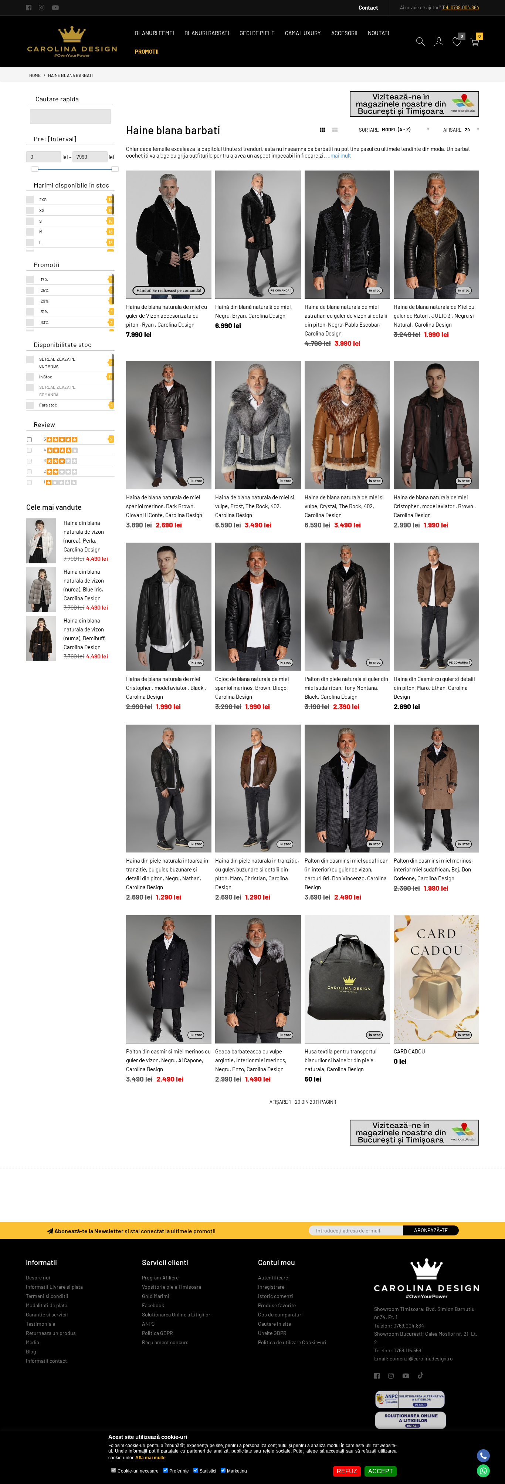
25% (45, 290)
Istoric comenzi (275, 1296)
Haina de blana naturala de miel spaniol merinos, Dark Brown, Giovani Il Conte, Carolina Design (164, 506)
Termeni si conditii (47, 1296)
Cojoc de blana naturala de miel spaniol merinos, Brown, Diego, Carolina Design (252, 687)
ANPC (148, 1324)
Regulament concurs (165, 1342)
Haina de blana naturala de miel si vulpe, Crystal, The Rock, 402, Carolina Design (344, 506)
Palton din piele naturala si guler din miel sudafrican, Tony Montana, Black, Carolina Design (346, 687)
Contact (368, 7)
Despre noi (38, 1277)
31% (44, 311)
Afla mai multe (150, 1457)
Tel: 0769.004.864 (460, 7)
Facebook (153, 1305)
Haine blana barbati (70, 75)
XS (41, 210)
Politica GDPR (157, 1333)
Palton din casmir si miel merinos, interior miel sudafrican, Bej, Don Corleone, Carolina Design (433, 869)
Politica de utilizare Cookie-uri (292, 1342)
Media (32, 1342)
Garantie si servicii (47, 1314)
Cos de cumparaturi (280, 1314)
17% (44, 279)
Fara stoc (48, 404)
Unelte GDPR (272, 1333)
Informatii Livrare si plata (54, 1287)
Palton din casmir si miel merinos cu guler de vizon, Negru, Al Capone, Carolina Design (168, 1060)
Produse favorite (277, 1305)
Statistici (208, 1471)
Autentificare (273, 1277)
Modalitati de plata (46, 1305)
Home (35, 75)
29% (45, 300)
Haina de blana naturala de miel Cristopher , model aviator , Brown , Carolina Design (435, 506)
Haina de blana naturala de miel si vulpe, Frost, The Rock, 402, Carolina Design (254, 506)
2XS (43, 199)
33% (45, 322)
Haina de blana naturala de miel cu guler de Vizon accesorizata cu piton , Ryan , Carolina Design (166, 315)
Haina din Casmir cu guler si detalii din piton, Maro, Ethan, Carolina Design (434, 687)
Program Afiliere (160, 1277)
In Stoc (45, 376)
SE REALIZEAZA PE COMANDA (57, 362)
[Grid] (322, 130)
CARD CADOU (409, 1051)
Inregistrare (271, 1287)
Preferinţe (179, 1471)
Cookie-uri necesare (138, 1471)
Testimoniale (40, 1324)
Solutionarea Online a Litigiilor (176, 1314)
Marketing (237, 1471)
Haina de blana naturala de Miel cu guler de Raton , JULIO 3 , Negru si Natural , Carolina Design (434, 315)
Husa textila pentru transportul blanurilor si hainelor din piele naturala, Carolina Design (340, 1060)
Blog (31, 1351)
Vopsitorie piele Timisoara (171, 1287)
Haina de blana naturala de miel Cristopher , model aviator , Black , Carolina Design (166, 687)
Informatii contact (46, 1360)
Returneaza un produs (51, 1333)
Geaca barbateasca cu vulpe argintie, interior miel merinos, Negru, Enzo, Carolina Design (251, 1060)
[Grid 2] (334, 130)
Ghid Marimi (155, 1296)
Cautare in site (274, 1324)
